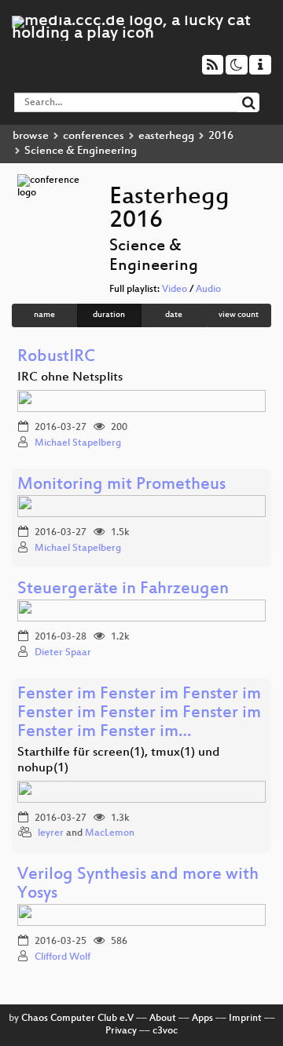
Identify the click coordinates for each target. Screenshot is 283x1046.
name (44, 315)
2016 (220, 136)
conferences (93, 136)
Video (174, 289)
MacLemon (109, 833)
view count (239, 315)
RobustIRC (56, 357)
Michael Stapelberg (78, 443)
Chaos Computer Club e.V (77, 1018)
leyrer (51, 833)
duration (109, 315)
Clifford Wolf (62, 957)
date (173, 315)
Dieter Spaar (63, 652)
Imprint (245, 1018)
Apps (202, 1018)
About (162, 1018)
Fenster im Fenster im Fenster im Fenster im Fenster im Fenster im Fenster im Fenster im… (139, 713)
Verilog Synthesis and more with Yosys (138, 885)
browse (31, 136)
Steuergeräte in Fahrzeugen (123, 590)
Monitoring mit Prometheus (121, 485)
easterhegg (166, 136)
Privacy (121, 1031)
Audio (208, 289)
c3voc (165, 1031)
